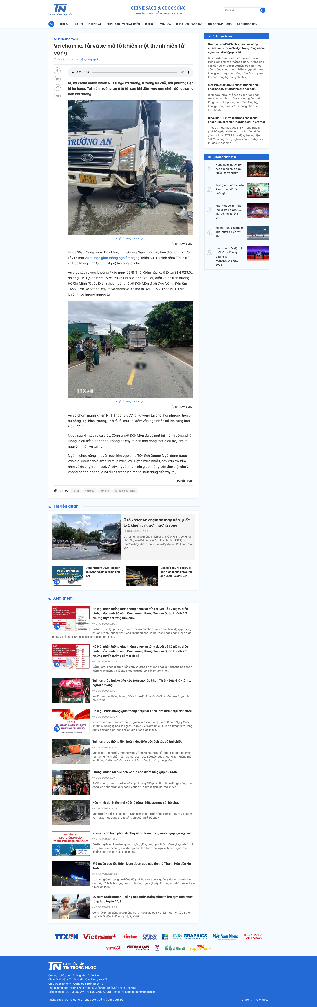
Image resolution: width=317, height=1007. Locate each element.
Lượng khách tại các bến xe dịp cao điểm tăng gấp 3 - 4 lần (134, 772)
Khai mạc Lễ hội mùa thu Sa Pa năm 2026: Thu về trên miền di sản (229, 212)
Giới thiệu (262, 999)
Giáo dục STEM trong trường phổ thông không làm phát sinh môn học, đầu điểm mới (236, 120)
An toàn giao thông (66, 39)
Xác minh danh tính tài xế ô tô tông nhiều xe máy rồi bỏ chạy (135, 802)
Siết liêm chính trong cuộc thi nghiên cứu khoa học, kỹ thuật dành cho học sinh (234, 87)
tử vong (105, 490)
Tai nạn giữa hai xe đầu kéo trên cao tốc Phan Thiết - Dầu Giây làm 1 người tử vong (141, 682)
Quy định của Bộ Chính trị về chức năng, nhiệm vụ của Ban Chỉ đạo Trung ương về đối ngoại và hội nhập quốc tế (236, 48)
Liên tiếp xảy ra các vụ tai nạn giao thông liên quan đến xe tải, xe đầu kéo (176, 572)
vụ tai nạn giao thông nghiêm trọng (112, 257)
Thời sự (64, 23)
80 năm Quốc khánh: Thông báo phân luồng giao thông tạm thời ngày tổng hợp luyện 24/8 (142, 899)
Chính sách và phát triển (123, 23)
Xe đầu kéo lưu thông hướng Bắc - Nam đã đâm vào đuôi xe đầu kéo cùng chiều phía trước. (141, 698)
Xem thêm (63, 598)
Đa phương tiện (247, 23)
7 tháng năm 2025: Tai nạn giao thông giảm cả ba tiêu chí (103, 572)
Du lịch (150, 23)
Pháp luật (94, 23)
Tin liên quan (66, 506)
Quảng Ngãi (91, 59)
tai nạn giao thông (125, 490)
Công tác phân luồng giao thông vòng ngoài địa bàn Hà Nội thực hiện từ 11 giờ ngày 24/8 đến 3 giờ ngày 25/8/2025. (141, 914)
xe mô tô (89, 490)
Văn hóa (165, 23)
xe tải (76, 490)
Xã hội (79, 23)
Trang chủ (245, 999)
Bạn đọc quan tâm (224, 157)
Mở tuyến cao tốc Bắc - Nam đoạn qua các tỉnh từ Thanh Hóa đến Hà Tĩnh (141, 865)
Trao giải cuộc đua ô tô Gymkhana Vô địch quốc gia (230, 189)
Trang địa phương (220, 23)
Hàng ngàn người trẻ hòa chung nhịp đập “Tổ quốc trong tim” (229, 169)
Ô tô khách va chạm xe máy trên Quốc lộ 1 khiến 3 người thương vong (157, 522)
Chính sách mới (222, 36)
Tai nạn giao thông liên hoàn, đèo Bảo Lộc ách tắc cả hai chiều (137, 741)
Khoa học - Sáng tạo (189, 23)
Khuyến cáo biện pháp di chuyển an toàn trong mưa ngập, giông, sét (141, 833)
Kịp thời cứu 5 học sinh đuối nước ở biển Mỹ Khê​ (230, 232)
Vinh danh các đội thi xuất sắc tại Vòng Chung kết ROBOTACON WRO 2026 (229, 256)
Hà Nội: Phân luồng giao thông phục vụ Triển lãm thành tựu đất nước (142, 711)
